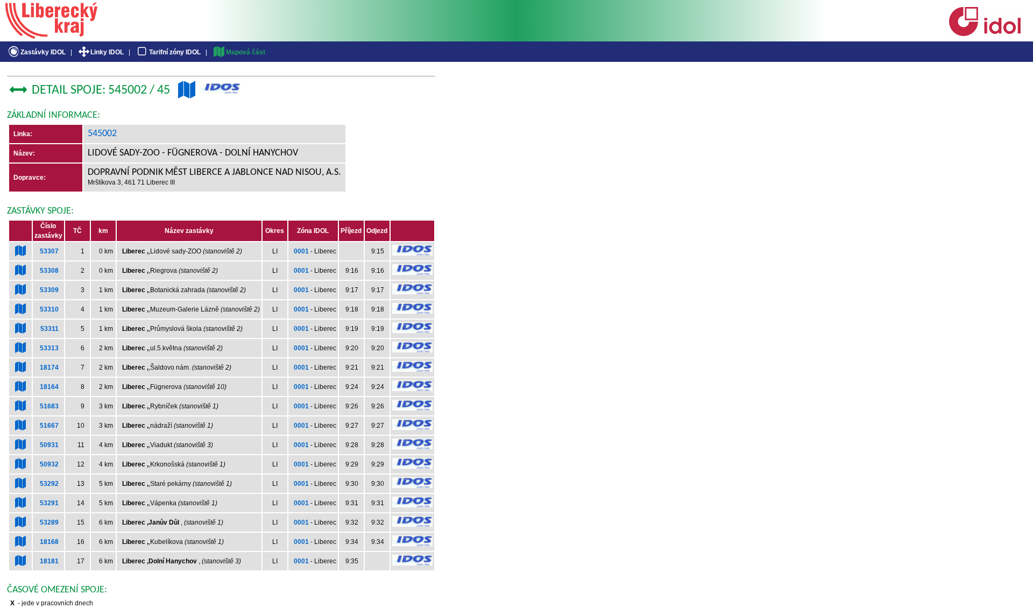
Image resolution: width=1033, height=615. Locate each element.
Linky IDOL (107, 52)
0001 (301, 251)
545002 (102, 134)
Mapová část (245, 52)
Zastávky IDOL (43, 52)
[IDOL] (984, 34)
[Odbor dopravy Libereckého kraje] (51, 35)
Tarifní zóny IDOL (175, 52)
